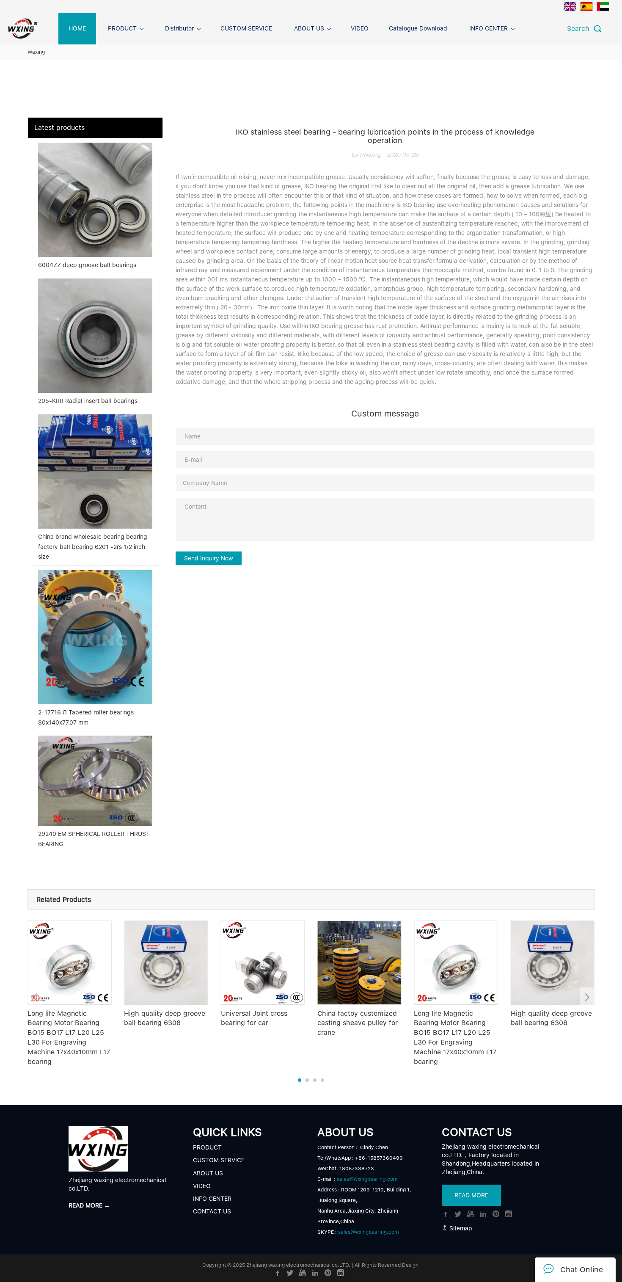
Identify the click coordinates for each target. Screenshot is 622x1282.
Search (580, 29)
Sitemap (460, 1228)
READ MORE (471, 1195)
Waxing (36, 52)
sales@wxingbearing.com (367, 1179)
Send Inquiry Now (208, 558)
